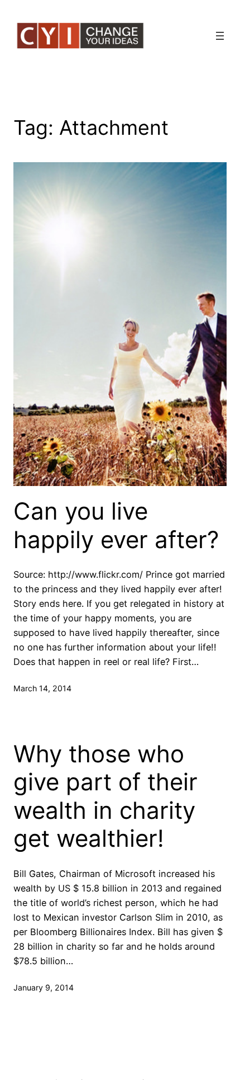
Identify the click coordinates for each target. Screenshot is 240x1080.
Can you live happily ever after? (116, 525)
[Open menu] (220, 36)
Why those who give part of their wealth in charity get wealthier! (105, 796)
